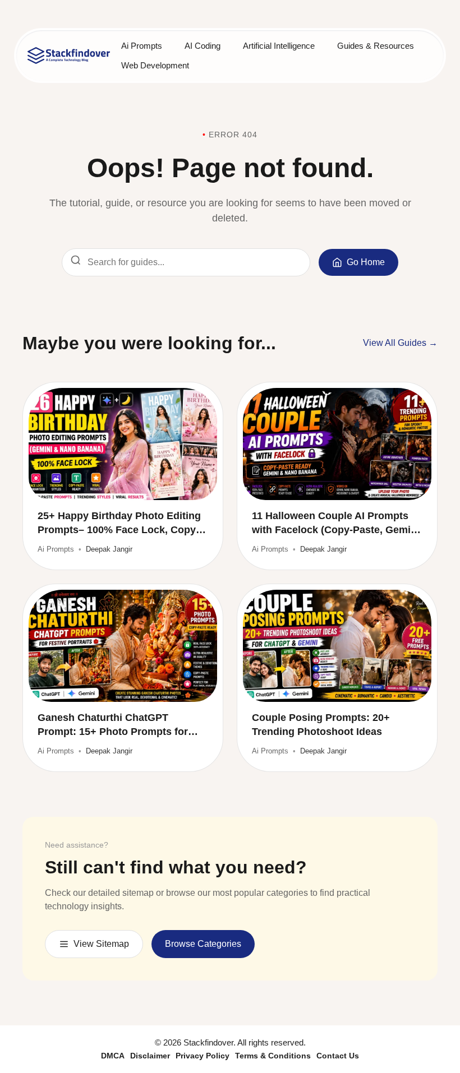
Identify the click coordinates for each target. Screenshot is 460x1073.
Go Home (366, 262)
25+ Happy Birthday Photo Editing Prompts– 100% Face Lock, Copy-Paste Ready (119, 523)
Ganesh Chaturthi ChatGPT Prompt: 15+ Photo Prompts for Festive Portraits (113, 725)
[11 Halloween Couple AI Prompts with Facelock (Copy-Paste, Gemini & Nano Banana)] (337, 444)
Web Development (155, 65)
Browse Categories (203, 944)
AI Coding (202, 45)
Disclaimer (150, 1055)
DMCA (113, 1055)
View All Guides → (400, 343)
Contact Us (337, 1055)
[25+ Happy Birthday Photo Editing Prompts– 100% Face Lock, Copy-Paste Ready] (123, 444)
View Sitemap (101, 944)
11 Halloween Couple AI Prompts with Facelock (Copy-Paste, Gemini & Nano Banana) (336, 523)
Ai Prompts (141, 45)
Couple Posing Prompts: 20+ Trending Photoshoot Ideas (321, 724)
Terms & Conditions (273, 1055)
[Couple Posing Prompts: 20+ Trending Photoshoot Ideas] (337, 646)
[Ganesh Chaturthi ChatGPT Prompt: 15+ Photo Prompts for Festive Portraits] (123, 646)
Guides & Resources (375, 45)
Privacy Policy (202, 1055)
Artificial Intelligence (279, 45)
